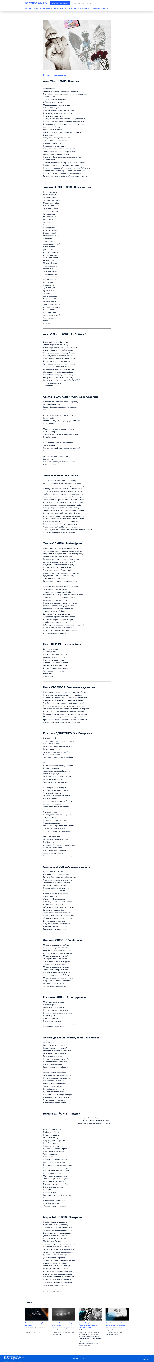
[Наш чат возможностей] (77, 1358)
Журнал (28, 8)
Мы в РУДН (78, 8)
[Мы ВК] (80, 1358)
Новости (38, 8)
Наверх (145, 1359)
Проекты (68, 8)
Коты (86, 8)
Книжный (58, 8)
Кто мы (104, 8)
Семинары (95, 8)
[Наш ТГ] (71, 1358)
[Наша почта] (74, 1358)
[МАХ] (82, 1358)
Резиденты (47, 8)
